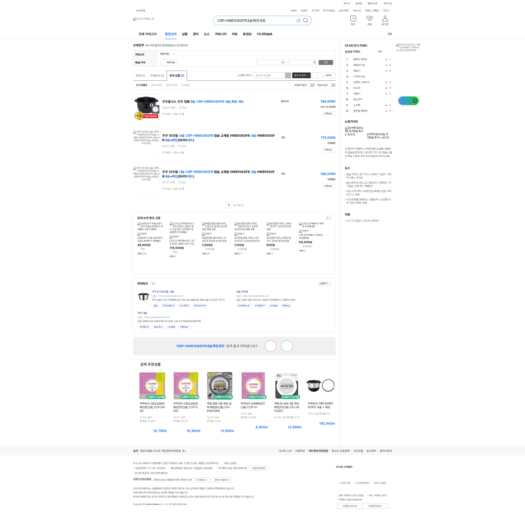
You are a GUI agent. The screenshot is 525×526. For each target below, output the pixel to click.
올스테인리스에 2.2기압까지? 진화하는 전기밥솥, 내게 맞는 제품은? (368, 184)
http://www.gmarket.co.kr (256, 296)
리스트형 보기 (314, 75)
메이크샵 (387, 3)
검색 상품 (176, 75)
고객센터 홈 (344, 483)
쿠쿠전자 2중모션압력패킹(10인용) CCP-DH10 (185, 407)
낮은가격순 (156, 85)
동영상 (247, 34)
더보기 (386, 10)
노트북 (356, 105)
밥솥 (156, 305)
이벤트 (368, 10)
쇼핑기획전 (344, 10)
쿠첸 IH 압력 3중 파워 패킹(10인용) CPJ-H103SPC (286, 407)
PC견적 (315, 10)
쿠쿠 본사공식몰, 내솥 (163, 291)
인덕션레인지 (168, 305)
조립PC (304, 10)
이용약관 (300, 450)
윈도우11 (358, 99)
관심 (185, 107)
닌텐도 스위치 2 (361, 82)
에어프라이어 (200, 305)
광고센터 (371, 450)
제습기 (356, 70)
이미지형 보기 (320, 75)
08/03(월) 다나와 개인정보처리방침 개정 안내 (166, 450)
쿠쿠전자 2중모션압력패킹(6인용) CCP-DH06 (152, 407)
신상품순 (185, 85)
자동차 (294, 10)
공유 (390, 33)
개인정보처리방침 (318, 450)
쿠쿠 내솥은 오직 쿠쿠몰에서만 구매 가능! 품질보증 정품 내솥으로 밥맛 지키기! (188, 300)
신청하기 (323, 283)
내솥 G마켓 (242, 291)
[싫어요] (270, 346)
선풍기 (356, 93)
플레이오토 (373, 3)
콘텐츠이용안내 (221, 479)
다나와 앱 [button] (140, 10)
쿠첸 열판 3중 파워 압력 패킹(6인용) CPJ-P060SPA (219, 407)
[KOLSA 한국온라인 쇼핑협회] (140, 513)
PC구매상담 (329, 10)
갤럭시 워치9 (360, 59)
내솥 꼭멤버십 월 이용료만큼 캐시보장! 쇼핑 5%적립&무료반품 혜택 (169, 321)
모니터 (356, 87)
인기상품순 (141, 85)
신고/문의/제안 (362, 483)
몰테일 (359, 3)
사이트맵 (358, 450)
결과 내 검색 (300, 75)
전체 (140, 75)
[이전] (386, 52)
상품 (185, 34)
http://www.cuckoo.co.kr (171, 296)
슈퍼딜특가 (260, 305)
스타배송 (273, 305)
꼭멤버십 (286, 305)
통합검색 (171, 34)
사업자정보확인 (259, 468)
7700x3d (359, 76)
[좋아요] (287, 346)
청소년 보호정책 (341, 450)
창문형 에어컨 (360, 110)
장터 (196, 34)
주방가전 (164, 53)
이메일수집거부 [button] (349, 506)
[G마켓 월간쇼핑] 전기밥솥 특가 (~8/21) (378, 136)
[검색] (306, 20)
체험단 (376, 10)
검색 (326, 62)
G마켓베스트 (244, 305)
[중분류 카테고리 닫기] (171, 54)
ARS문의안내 (375, 506)
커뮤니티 (357, 10)
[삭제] (299, 20)
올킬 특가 (158, 327)
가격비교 (157, 75)
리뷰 (235, 34)
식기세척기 (184, 305)
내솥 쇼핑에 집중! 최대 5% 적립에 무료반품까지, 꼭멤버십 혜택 (265, 300)
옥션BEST (144, 327)
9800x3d (359, 65)
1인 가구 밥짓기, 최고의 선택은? (362, 220)
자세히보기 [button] (202, 479)
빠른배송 (171, 62)
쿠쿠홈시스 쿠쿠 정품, (203, 102)
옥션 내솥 (142, 312)
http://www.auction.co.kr (157, 317)
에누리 (347, 3)
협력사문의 (386, 450)
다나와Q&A (264, 34)
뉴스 (207, 34)
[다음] (390, 52)
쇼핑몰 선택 (244, 75)
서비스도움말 (380, 483)
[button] (353, 21)
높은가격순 (171, 85)
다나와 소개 (285, 450)
